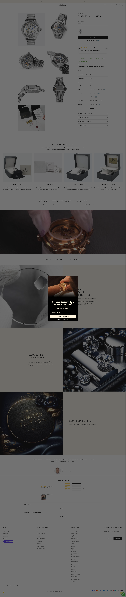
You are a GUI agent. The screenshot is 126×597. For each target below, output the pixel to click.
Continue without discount (63, 319)
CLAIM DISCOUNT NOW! (63, 316)
